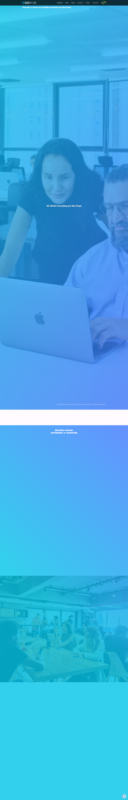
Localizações (60, 2)
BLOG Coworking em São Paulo (64, 206)
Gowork (73, 2)
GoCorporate (80, 2)
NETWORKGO (95, 2)
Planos (66, 2)
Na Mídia (88, 2)
